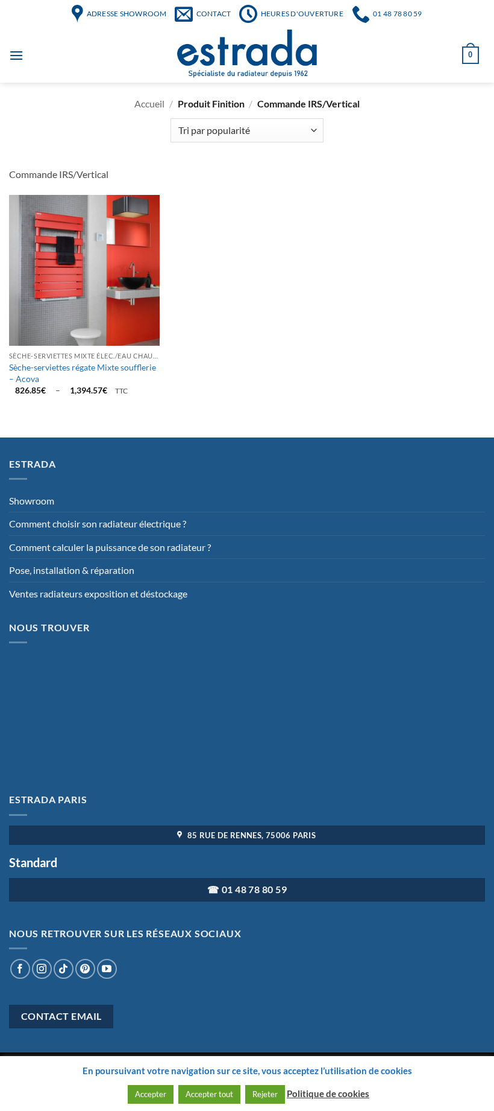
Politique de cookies (328, 1093)
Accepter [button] (150, 1094)
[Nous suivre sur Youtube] (107, 969)
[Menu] (16, 55)
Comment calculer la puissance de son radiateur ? (110, 547)
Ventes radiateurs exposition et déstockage (98, 593)
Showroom (31, 500)
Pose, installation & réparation (71, 570)
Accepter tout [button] (209, 1094)
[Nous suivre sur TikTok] (63, 969)
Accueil (149, 103)
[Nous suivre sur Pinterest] (85, 969)
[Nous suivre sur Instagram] (42, 969)
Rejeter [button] (265, 1094)
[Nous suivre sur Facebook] (20, 969)
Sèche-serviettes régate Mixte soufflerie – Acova (82, 373)
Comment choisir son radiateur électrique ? (97, 523)
